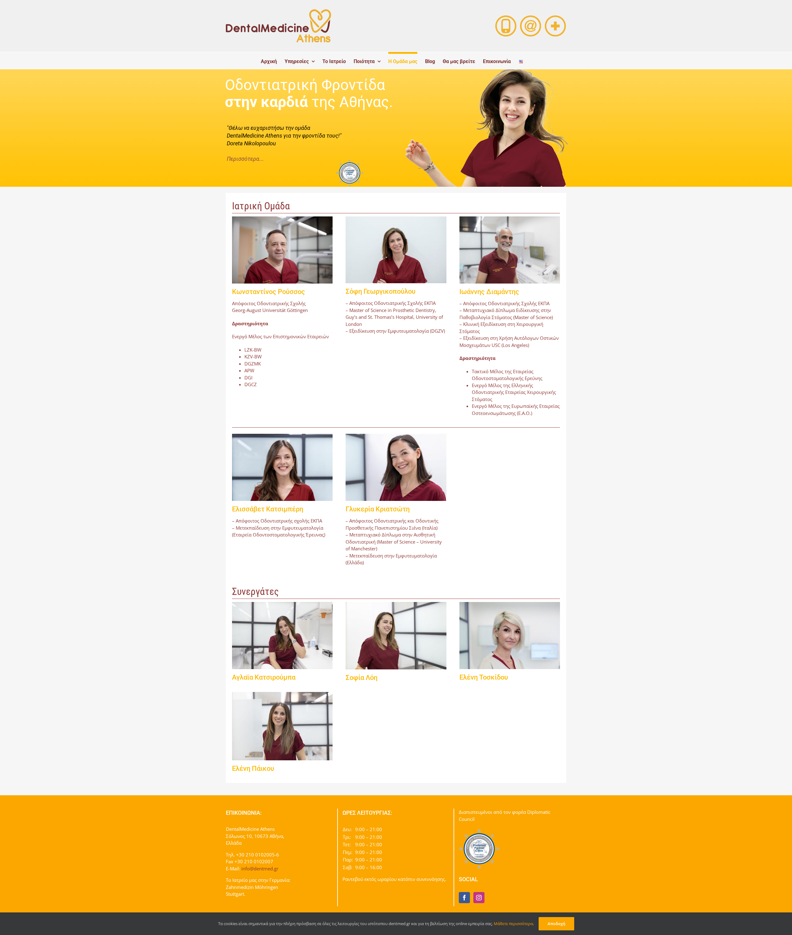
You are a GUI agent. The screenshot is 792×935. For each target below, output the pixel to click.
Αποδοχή (556, 923)
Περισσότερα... (245, 159)
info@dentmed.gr (259, 868)
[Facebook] (464, 897)
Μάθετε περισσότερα (513, 923)
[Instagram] (478, 897)
